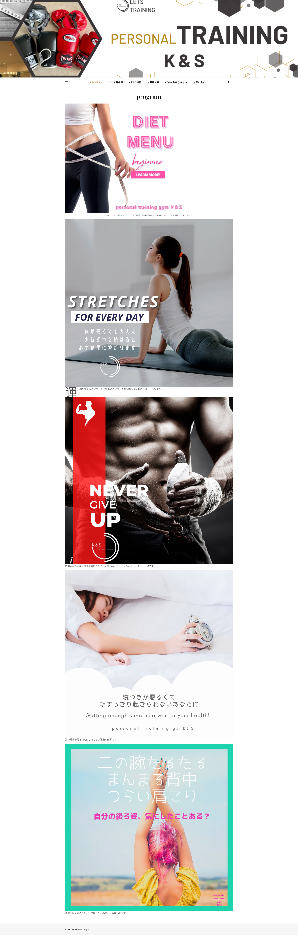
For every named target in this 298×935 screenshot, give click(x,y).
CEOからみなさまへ (176, 82)
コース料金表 (115, 82)
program (96, 82)
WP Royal (84, 929)
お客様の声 (153, 82)
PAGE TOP (289, 904)
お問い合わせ (200, 82)
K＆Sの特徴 (135, 82)
